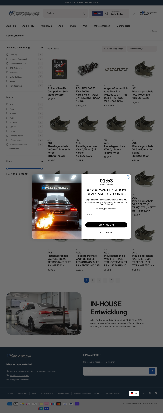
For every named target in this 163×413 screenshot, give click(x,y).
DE (136, 393)
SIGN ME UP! (106, 225)
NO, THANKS (106, 232)
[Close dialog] (128, 176)
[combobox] (134, 393)
